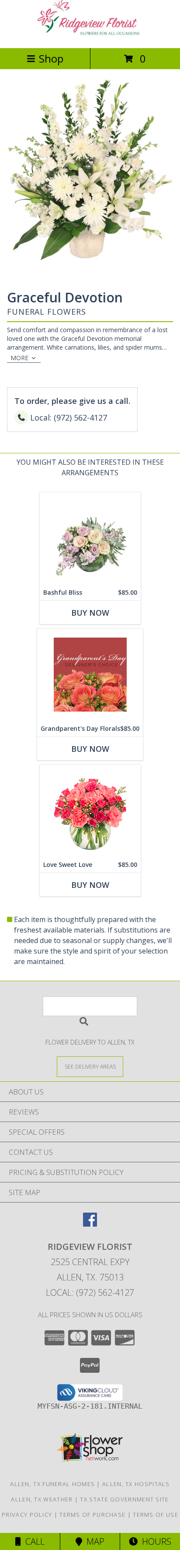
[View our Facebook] (90, 1224)
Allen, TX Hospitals (136, 1484)
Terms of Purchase (92, 1514)
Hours (154, 1541)
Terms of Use (155, 1514)
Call (33, 1541)
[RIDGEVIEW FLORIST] (90, 35)
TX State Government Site (124, 1499)
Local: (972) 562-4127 (90, 1292)
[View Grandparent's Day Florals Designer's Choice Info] (90, 674)
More (19, 358)
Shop (51, 58)
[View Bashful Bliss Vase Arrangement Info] (90, 538)
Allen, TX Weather (42, 1499)
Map (93, 1541)
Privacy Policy (27, 1514)
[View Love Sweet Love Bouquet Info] (90, 810)
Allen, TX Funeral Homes (52, 1484)
